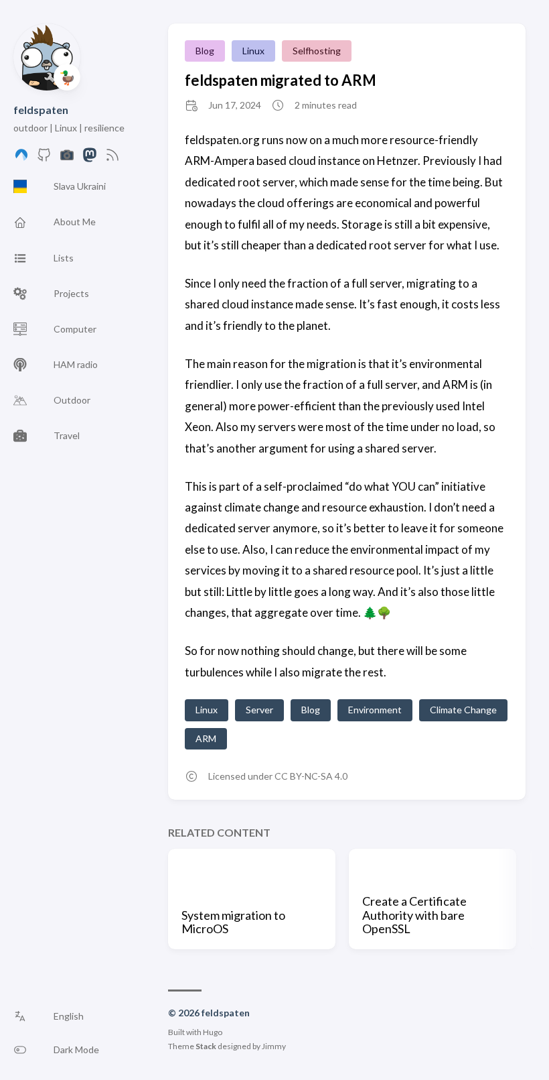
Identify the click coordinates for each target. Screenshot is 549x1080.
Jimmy (274, 1046)
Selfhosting (317, 50)
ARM (205, 738)
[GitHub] (44, 158)
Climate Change (463, 709)
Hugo (212, 1032)
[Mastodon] (90, 158)
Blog (204, 50)
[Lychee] (67, 158)
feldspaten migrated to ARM (280, 80)
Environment (375, 709)
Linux (253, 50)
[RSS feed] (112, 158)
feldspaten (40, 109)
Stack (205, 1046)
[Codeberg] (21, 158)
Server (259, 709)
